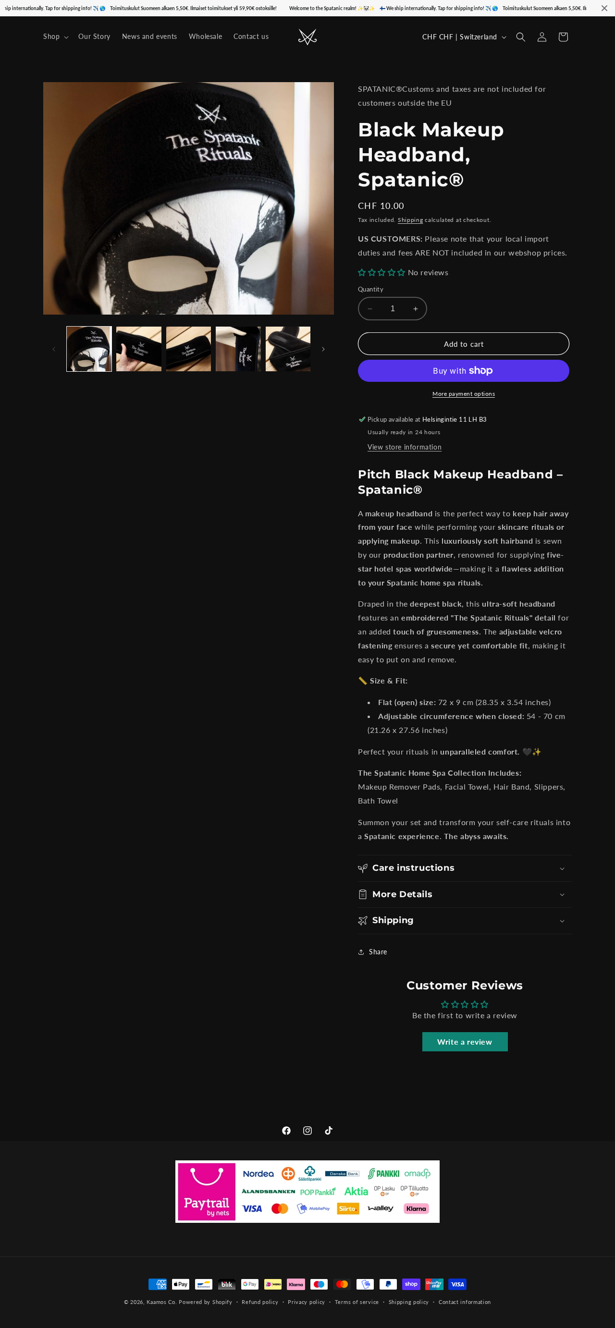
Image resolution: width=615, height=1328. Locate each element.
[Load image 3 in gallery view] (188, 349)
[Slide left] (53, 349)
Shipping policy (409, 1302)
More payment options (463, 393)
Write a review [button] (464, 1041)
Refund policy (260, 1302)
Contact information (465, 1302)
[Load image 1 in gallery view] (89, 349)
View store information (405, 447)
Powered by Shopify (206, 1302)
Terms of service (357, 1302)
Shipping (410, 219)
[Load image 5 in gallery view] (288, 349)
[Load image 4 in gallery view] (238, 349)
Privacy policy (306, 1302)
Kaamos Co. (162, 1302)
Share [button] (378, 952)
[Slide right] (323, 349)
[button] (55, 36)
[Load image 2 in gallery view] (138, 349)
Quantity (370, 289)
